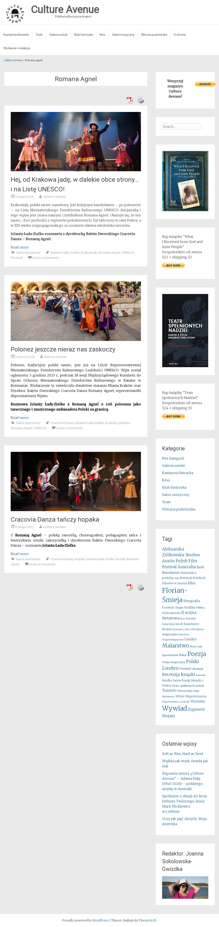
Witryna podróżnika (154, 34)
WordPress (100, 920)
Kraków (111, 423)
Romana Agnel (109, 252)
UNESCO (127, 252)
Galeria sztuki (58, 34)
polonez (124, 423)
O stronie (180, 34)
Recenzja (197, 668)
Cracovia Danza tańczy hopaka (55, 519)
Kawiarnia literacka (16, 34)
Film (191, 583)
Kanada (191, 618)
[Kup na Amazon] (185, 210)
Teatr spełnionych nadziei (188, 685)
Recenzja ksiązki (178, 674)
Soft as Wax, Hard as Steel (182, 753)
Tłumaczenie (184, 690)
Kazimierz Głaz (181, 629)
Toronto (169, 690)
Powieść (185, 669)
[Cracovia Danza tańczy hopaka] (76, 510)
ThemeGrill (147, 920)
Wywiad (17, 258)
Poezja (197, 654)
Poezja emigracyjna (173, 662)
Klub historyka (83, 34)
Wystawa (198, 701)
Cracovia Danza (62, 423)
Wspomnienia (195, 696)
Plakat (183, 655)
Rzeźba (167, 680)
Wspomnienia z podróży (176, 701)
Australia (187, 566)
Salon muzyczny (123, 34)
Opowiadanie (170, 655)
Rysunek (201, 675)
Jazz (183, 618)
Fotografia (191, 601)
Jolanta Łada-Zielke (65, 252)
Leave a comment (45, 258)
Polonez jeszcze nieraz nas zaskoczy (63, 349)
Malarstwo (175, 645)
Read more (20, 247)
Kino (102, 34)
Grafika (189, 607)
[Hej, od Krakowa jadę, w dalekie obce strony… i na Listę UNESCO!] (76, 170)
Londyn (191, 639)
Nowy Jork (196, 646)
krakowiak (89, 252)
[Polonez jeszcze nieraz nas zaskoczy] (76, 340)
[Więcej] (185, 887)
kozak (120, 559)
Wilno (180, 696)
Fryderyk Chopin (172, 607)
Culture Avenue (54, 197)
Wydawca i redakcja (16, 48)
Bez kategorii (173, 458)
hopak (79, 559)
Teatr (39, 34)
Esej (177, 578)
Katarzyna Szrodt (172, 624)
